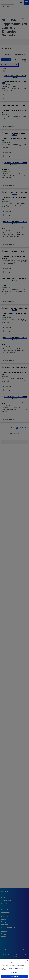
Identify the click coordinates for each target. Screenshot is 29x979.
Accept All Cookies (14, 976)
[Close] (27, 960)
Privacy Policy (14, 968)
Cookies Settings (14, 972)
